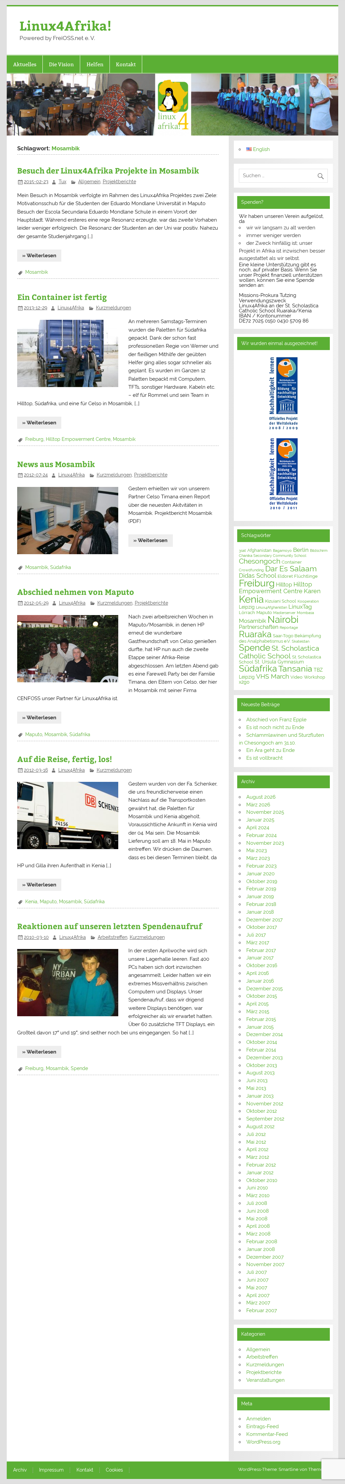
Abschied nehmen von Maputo (75, 591)
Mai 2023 (256, 850)
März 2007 (258, 1303)
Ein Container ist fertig (62, 297)
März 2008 (258, 1234)
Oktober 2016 (261, 965)
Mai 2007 (256, 1288)
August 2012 (260, 1127)
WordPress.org (263, 1442)
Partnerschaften (258, 627)
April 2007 (258, 1295)
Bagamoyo (282, 550)
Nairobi (283, 619)
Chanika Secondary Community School (272, 556)
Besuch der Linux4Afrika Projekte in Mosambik (108, 170)
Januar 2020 (260, 874)
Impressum (51, 1470)
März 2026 (258, 805)
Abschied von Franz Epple (276, 720)
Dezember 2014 (264, 1034)
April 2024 (257, 828)
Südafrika (60, 567)
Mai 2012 (256, 1142)
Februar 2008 (261, 1242)
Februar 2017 (261, 950)
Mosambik (36, 272)
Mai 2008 (257, 1219)
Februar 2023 (261, 866)
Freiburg (34, 439)
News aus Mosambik (56, 464)
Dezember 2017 (264, 920)
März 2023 (258, 858)
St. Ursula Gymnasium (279, 661)
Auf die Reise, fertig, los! (64, 759)
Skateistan (300, 641)
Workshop (314, 677)
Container (292, 562)
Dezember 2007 (265, 1257)
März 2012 (257, 1157)
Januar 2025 (260, 820)
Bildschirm (318, 550)
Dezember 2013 (264, 1058)
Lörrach (247, 612)
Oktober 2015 (261, 996)
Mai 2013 (256, 1088)
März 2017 (257, 943)
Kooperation (308, 601)
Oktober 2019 (261, 881)
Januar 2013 (260, 1096)
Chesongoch (259, 561)
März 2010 (258, 1195)
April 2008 (258, 1226)
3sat (242, 550)
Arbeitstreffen (112, 937)
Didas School (257, 575)
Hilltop (284, 584)
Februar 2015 (261, 1019)
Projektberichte (119, 181)
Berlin (301, 549)
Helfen (95, 64)
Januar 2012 (260, 1173)
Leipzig (247, 607)
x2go (244, 682)
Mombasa (305, 613)
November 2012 (264, 1104)
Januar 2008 (260, 1249)
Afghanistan (259, 550)
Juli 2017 (256, 935)
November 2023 (265, 843)
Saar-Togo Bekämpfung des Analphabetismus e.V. (280, 638)
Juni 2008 (257, 1211)
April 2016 (257, 973)
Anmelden (258, 1419)
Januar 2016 (260, 981)
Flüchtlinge (306, 576)
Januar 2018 (260, 912)
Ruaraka (255, 634)
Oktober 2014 (261, 1042)
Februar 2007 (261, 1310)
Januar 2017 (260, 958)
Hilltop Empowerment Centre (78, 439)
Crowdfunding (251, 570)
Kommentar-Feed (267, 1434)
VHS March (272, 676)
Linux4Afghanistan (271, 607)
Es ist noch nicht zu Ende (275, 727)
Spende (79, 1068)
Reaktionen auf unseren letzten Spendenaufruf (109, 926)
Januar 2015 (260, 1027)
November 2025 (265, 812)
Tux (62, 181)
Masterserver (284, 613)
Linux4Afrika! (66, 25)
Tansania (295, 669)
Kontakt (126, 64)
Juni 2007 (257, 1280)
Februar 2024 (261, 835)
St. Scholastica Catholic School (279, 652)
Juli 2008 (256, 1203)
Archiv (20, 1470)
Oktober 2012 (261, 1111)
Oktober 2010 (261, 1180)
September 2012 (265, 1119)
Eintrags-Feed (262, 1426)
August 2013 (260, 1073)
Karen (312, 591)
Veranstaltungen (265, 1380)
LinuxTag (300, 606)
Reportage (289, 627)
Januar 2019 (260, 896)
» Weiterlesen (39, 256)
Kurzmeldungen (113, 307)
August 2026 (261, 797)
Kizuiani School (280, 601)
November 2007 (265, 1264)
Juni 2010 (257, 1188)
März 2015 (257, 1012)
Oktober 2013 (261, 1065)
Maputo (33, 734)
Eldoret (285, 576)
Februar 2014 (261, 1050)
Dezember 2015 (264, 989)
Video (296, 677)
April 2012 (257, 1149)
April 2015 (257, 1004)
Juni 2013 (257, 1080)
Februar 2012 (261, 1165)
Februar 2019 (261, 889)
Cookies (114, 1470)
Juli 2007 (256, 1272)
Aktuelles (24, 64)
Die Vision (61, 64)
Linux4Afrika (71, 307)
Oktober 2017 (261, 927)
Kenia (31, 901)
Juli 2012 (256, 1134)
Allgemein (89, 181)
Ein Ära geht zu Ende (270, 750)
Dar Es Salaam (291, 568)
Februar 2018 (261, 904)
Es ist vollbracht (264, 758)
